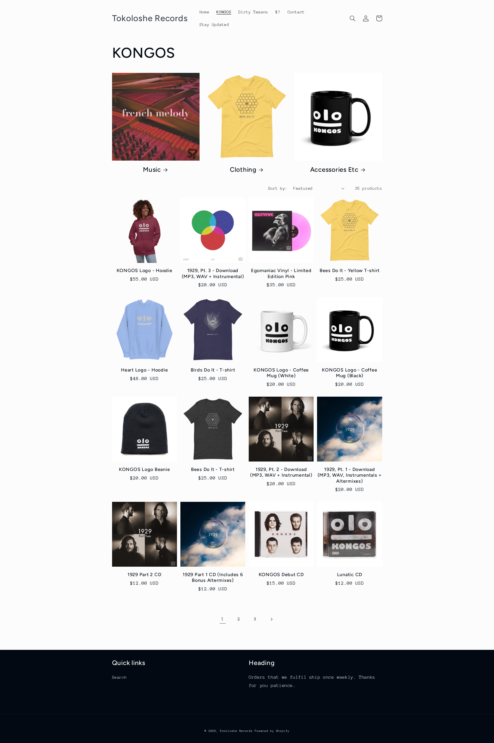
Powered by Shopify (272, 731)
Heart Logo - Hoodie (144, 370)
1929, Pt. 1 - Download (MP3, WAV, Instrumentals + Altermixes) (350, 475)
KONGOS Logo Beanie (144, 469)
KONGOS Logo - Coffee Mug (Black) (349, 372)
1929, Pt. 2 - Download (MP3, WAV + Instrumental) (281, 472)
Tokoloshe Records (236, 731)
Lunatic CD (349, 574)
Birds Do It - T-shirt (213, 370)
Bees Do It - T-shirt (213, 469)
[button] (352, 18)
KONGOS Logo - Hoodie (144, 270)
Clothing (243, 169)
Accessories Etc (334, 169)
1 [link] (222, 619)
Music (152, 169)
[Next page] (271, 619)
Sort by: (277, 188)
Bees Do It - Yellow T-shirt (350, 270)
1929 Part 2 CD (145, 574)
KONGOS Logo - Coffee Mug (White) (281, 372)
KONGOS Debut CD (281, 574)
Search (119, 677)
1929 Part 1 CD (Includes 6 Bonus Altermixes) (213, 577)
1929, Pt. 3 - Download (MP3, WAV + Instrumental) (213, 273)
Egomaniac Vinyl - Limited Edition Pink (281, 273)
